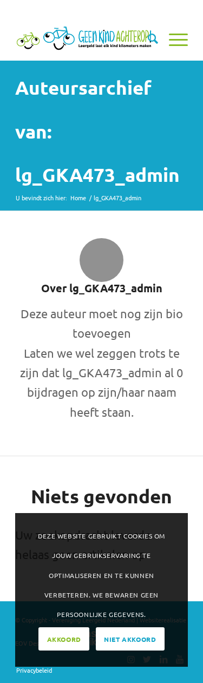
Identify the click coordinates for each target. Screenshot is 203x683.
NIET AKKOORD (130, 639)
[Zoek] (147, 38)
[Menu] (173, 38)
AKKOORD (64, 639)
